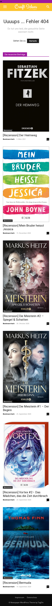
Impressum (19, 597)
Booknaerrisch (8, 139)
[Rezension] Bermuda (17, 582)
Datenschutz (32, 597)
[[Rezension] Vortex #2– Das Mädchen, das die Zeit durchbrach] (26, 455)
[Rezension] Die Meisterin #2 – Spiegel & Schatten (23, 317)
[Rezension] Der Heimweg (20, 135)
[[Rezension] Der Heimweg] (26, 96)
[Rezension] (8, 130)
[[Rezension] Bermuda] (26, 543)
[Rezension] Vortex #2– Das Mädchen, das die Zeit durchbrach (25, 494)
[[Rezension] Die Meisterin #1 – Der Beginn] (26, 367)
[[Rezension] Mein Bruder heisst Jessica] (26, 184)
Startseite (33, 41)
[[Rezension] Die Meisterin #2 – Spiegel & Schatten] (26, 276)
